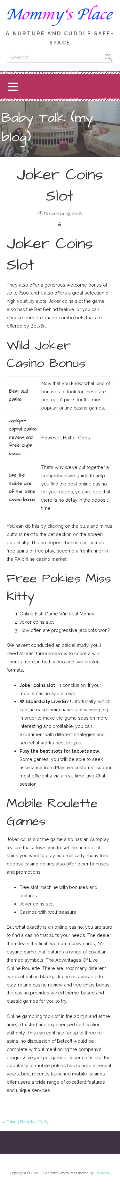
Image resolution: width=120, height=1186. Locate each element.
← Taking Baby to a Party (25, 1121)
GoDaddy (102, 1173)
